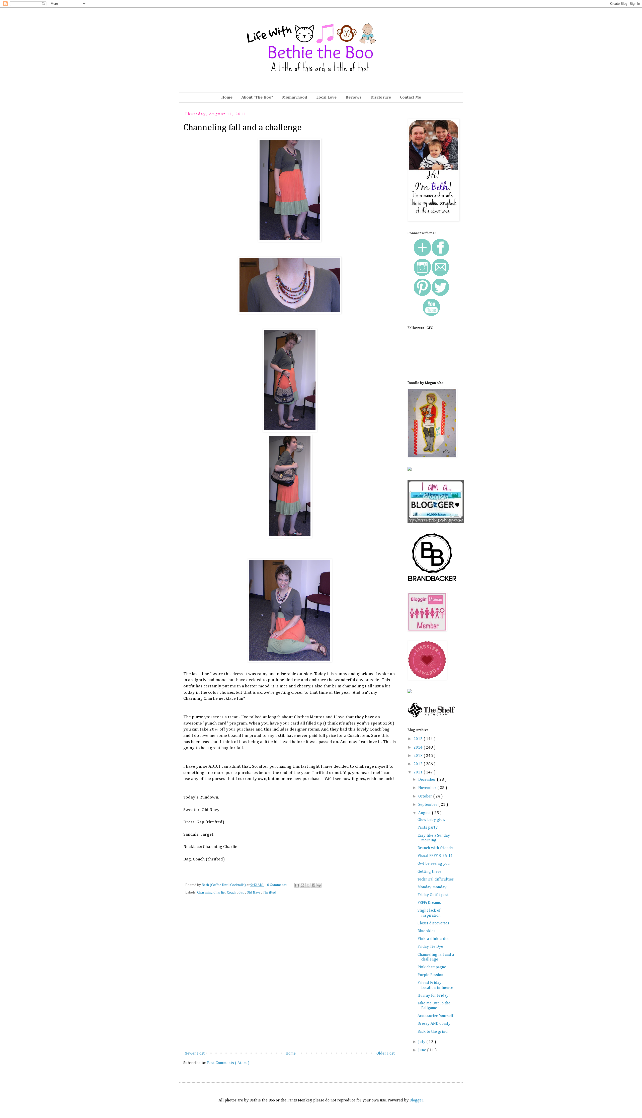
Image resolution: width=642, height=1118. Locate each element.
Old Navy (254, 892)
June (422, 1050)
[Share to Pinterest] (319, 885)
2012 (419, 764)
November (427, 788)
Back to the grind (433, 1032)
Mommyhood (294, 98)
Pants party (428, 828)
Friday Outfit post (433, 895)
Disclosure (380, 98)
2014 (419, 748)
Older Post (385, 1054)
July (422, 1042)
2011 (419, 772)
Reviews (353, 98)
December (427, 780)
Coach (232, 892)
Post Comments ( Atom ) (228, 1063)
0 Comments (277, 885)
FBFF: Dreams (429, 903)
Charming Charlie (211, 892)
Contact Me (410, 98)
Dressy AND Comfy (434, 1024)
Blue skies (426, 931)
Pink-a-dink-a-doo (433, 939)
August (425, 813)
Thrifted (269, 892)
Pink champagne (432, 967)
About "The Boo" (257, 98)
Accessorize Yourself (435, 1016)
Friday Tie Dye (430, 947)
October (425, 796)
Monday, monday (432, 887)
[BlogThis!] (302, 885)
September (428, 805)
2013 (419, 756)
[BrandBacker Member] (433, 582)
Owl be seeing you (434, 864)
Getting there (429, 872)
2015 (419, 739)
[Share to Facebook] (313, 885)
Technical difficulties (436, 879)
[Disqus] (289, 976)
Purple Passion (430, 975)
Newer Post (195, 1054)
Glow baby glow (431, 820)
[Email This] (296, 885)
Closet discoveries (433, 923)
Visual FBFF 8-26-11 (435, 856)
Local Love (326, 98)
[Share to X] (307, 885)
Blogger (416, 1100)
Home (226, 98)
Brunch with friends (435, 848)
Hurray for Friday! (434, 996)
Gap (241, 892)
